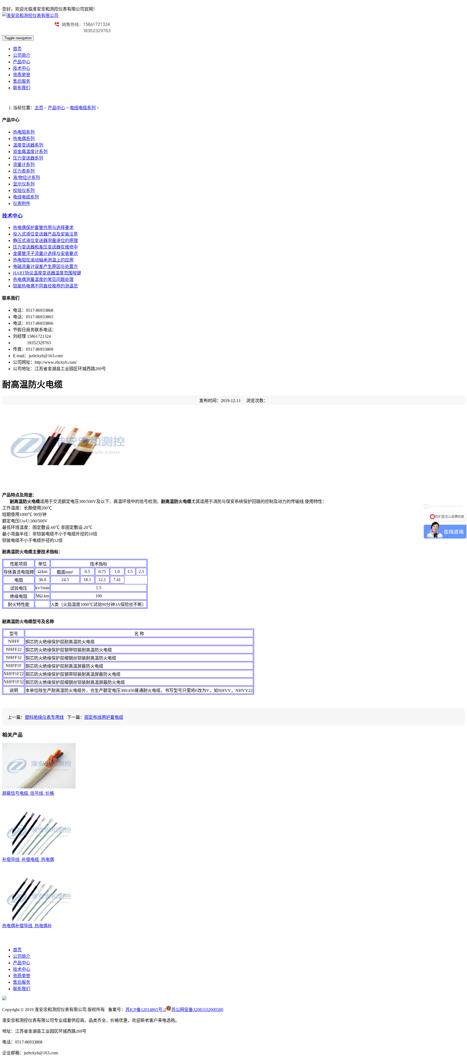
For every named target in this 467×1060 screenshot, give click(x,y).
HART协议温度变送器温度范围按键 (47, 273)
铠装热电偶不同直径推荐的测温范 (45, 286)
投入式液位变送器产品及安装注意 (45, 234)
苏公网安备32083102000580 (197, 1009)
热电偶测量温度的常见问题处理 (43, 279)
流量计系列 (24, 164)
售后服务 (21, 81)
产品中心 (21, 61)
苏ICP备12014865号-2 (145, 1009)
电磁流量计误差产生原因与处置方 (45, 266)
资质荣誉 (21, 74)
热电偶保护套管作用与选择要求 (43, 227)
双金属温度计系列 (30, 151)
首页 (17, 49)
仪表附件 (21, 203)
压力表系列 (24, 171)
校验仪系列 (24, 190)
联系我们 (21, 87)
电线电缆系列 (83, 107)
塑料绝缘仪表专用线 (44, 717)
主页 (39, 107)
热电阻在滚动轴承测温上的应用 (43, 260)
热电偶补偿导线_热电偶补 (27, 925)
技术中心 (21, 68)
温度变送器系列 (28, 145)
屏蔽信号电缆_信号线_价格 (28, 793)
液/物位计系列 (26, 177)
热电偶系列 (24, 138)
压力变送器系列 (28, 158)
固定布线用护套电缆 (103, 717)
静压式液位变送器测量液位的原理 (45, 240)
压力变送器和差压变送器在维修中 (45, 247)
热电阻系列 (24, 132)
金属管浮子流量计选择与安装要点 (45, 253)
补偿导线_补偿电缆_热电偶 (28, 859)
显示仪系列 (24, 184)
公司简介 (21, 55)
